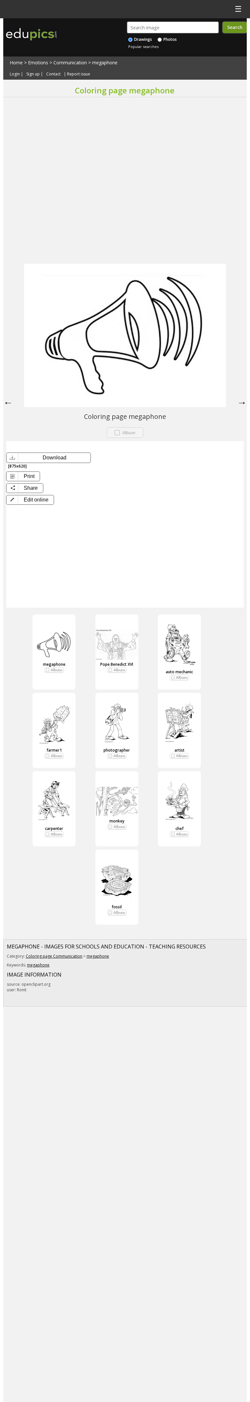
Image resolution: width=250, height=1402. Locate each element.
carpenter (54, 828)
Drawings (142, 39)
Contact (53, 74)
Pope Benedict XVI (116, 664)
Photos (169, 39)
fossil (117, 907)
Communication (70, 62)
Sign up (33, 74)
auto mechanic (179, 672)
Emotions (38, 62)
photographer (117, 750)
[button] (30, 500)
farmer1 (54, 750)
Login (15, 74)
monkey (116, 821)
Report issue (78, 74)
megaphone (105, 62)
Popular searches (143, 46)
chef (179, 828)
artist (179, 750)
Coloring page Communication (54, 956)
